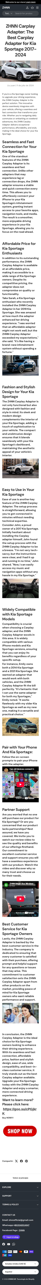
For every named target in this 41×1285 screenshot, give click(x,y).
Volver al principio (20, 1178)
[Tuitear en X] (16, 1161)
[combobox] (20, 13)
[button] (32, 7)
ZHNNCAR (12, 1279)
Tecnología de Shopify (25, 1279)
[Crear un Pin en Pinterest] (26, 1161)
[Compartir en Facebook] (21, 1161)
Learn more (31, 2)
